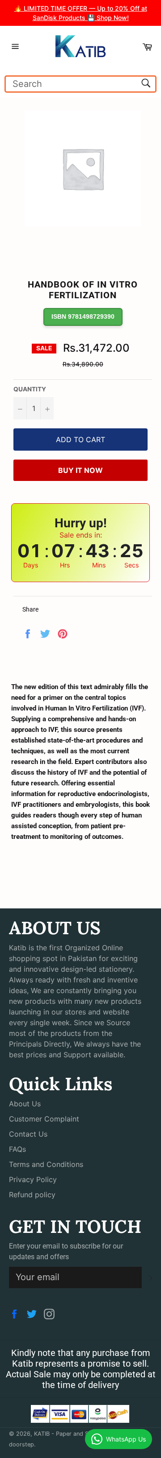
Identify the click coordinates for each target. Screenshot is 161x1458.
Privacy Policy (33, 1179)
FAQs (17, 1149)
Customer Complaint (44, 1118)
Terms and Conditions (46, 1164)
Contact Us (28, 1133)
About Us (25, 1103)
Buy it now (80, 470)
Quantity (29, 389)
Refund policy (32, 1194)
